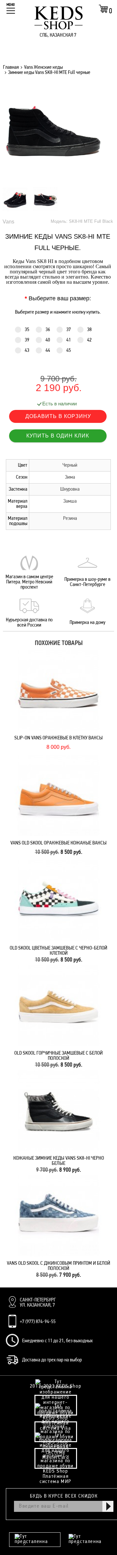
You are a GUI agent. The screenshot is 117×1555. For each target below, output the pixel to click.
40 (48, 340)
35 (27, 329)
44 (48, 350)
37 (68, 329)
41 (68, 340)
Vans (8, 221)
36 (48, 329)
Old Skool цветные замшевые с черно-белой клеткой (58, 951)
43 (27, 350)
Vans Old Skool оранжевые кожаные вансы (58, 843)
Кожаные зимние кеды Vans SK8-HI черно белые (58, 1161)
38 (89, 329)
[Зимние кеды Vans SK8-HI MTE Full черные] (53, 179)
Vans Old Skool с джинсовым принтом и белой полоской (58, 1266)
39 (27, 340)
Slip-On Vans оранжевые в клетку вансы (58, 738)
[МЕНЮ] (10, 10)
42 (89, 340)
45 (68, 350)
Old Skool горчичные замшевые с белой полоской (58, 1056)
